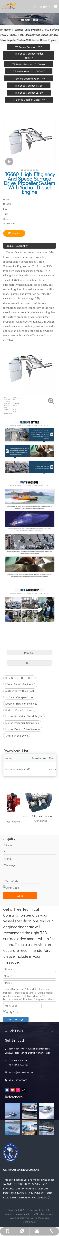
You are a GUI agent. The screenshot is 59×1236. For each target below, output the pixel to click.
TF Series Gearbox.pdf (17, 769)
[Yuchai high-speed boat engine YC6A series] (36, 801)
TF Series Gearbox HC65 (29, 85)
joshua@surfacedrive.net (20, 1072)
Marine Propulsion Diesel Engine (23, 716)
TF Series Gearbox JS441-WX (28, 78)
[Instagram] (18, 1089)
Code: (6, 218)
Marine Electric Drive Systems (22, 729)
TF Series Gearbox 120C (28, 47)
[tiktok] (24, 1089)
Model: (6, 199)
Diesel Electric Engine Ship (20, 684)
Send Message (15, 1019)
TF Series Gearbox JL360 (29, 92)
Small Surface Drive (16, 735)
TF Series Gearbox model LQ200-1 (29, 56)
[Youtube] (12, 1089)
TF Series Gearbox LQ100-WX (28, 64)
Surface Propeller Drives (19, 710)
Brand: (6, 209)
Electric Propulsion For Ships (21, 703)
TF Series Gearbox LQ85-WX (29, 71)
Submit (20, 895)
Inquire (16, 233)
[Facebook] (7, 1089)
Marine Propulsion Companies (22, 722)
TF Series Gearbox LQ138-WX (28, 99)
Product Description (17, 245)
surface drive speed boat (19, 697)
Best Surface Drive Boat (19, 678)
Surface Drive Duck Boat (19, 690)
